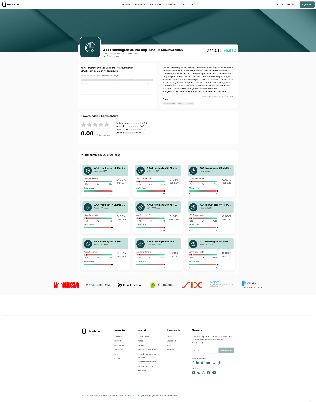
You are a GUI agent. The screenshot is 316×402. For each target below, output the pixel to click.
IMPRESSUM (142, 371)
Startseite (126, 4)
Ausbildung (171, 4)
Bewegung (140, 4)
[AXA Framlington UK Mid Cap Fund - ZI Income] (158, 253)
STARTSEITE (118, 336)
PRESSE (140, 341)
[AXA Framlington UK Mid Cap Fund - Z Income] (158, 217)
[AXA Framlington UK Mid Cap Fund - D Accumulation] (105, 180)
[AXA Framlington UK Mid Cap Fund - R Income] (158, 180)
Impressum (129, 395)
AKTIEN (169, 336)
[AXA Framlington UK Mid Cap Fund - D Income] (210, 217)
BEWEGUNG (118, 341)
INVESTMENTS (119, 345)
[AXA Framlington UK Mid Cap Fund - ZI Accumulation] (105, 217)
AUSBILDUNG (118, 350)
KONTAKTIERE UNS (144, 336)
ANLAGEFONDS (172, 341)
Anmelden (291, 4)
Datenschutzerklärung (166, 395)
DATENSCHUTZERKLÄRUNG (147, 350)
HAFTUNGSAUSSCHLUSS (146, 366)
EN (277, 4)
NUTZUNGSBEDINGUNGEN (147, 362)
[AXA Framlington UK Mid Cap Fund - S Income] (105, 253)
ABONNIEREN (226, 350)
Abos (192, 4)
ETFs (169, 345)
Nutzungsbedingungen (145, 395)
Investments (155, 4)
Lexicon (117, 359)
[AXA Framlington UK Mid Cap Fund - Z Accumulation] (210, 253)
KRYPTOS (170, 350)
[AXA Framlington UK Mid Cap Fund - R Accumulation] (210, 180)
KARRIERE (141, 345)
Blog (183, 4)
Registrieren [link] (307, 4)
